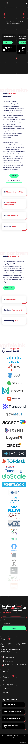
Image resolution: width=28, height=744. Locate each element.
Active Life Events (8, 685)
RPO (11, 215)
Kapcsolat (5, 692)
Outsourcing (11, 321)
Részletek (7, 42)
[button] (14, 192)
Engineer (13, 310)
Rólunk (5, 681)
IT (13, 192)
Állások (8, 676)
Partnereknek (6, 688)
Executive (11, 226)
